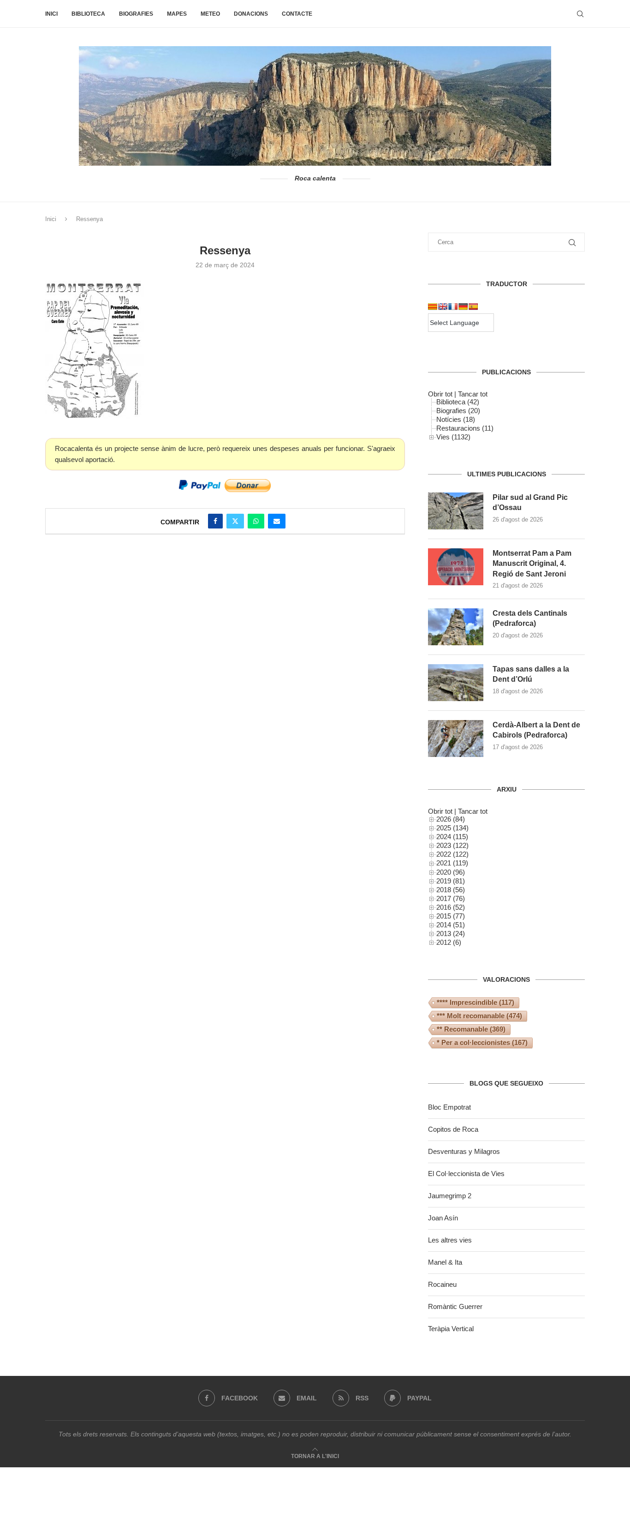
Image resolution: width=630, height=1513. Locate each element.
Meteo (210, 14)
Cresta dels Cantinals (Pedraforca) (530, 618)
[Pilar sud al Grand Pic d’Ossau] (455, 510)
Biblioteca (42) (457, 402)
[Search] (580, 13)
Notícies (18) (455, 419)
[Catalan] (432, 306)
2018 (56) (450, 890)
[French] (453, 306)
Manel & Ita (445, 1262)
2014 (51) (450, 925)
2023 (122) (452, 845)
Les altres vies (450, 1240)
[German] (463, 306)
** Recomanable (471, 1029)
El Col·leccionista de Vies (466, 1173)
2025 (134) (452, 828)
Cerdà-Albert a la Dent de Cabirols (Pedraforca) (536, 730)
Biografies (136, 14)
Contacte (297, 14)
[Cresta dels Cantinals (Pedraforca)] (455, 626)
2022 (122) (452, 854)
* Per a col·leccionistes (482, 1042)
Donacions (251, 14)
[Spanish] (473, 306)
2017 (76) (450, 898)
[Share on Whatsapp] (256, 521)
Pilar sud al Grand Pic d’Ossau (530, 502)
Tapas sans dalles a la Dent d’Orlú (531, 674)
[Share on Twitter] (235, 521)
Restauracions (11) (464, 428)
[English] (442, 306)
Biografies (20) (458, 410)
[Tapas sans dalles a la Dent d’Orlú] (455, 682)
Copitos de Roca (453, 1129)
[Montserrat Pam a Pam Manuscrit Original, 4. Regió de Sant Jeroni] (455, 566)
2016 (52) (450, 907)
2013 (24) (450, 933)
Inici (51, 14)
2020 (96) (450, 872)
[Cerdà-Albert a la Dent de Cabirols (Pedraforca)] (455, 738)
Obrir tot (440, 394)
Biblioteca (88, 14)
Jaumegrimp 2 (449, 1196)
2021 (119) (452, 863)
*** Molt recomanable (479, 1016)
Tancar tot (472, 394)
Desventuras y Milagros (464, 1151)
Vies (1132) (453, 437)
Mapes (177, 14)
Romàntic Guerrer (455, 1306)
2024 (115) (452, 837)
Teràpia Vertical (451, 1329)
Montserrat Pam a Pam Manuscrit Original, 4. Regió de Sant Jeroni (532, 563)
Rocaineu (442, 1284)
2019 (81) (450, 881)
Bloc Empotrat (449, 1107)
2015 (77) (450, 916)
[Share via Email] (276, 521)
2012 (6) (448, 942)
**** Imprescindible (475, 1002)
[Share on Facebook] (215, 521)
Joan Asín (443, 1218)
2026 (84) (450, 819)
